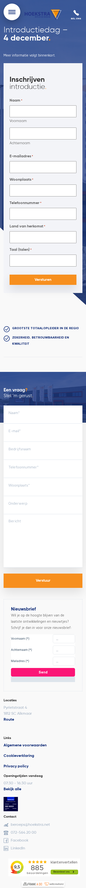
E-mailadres (21, 156)
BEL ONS (76, 18)
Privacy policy (16, 766)
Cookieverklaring (19, 756)
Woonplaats (21, 180)
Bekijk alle (12, 789)
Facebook (19, 840)
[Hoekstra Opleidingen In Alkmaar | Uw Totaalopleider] (43, 15)
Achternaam (20, 143)
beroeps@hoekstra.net (30, 825)
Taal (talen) (21, 250)
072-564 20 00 (23, 833)
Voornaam (18, 121)
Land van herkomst (27, 226)
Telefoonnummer (25, 203)
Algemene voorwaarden (25, 745)
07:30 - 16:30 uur (18, 783)
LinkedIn (18, 848)
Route (9, 720)
